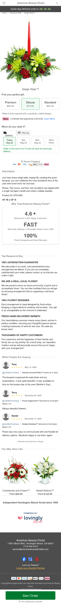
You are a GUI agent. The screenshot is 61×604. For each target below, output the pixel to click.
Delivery (9, 135)
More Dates (51, 141)
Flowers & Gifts (15, 13)
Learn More (49, 118)
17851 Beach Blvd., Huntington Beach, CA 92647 (31, 543)
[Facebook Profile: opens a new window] (24, 559)
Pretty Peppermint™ (30, 400)
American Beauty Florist (30, 3)
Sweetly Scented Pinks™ (32, 372)
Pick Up (25, 132)
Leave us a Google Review (30, 568)
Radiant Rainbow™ (30, 424)
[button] (54, 597)
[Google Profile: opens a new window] (30, 559)
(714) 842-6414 (30, 546)
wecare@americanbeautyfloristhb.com (31, 549)
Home (4, 13)
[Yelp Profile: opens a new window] (37, 559)
